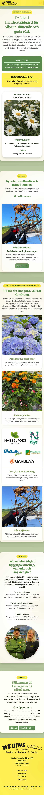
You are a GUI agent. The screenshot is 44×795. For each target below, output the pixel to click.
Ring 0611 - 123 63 (26, 728)
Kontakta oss (22, 266)
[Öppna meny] (41, 3)
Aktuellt (22, 773)
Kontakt (22, 779)
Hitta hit (14, 728)
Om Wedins (22, 770)
